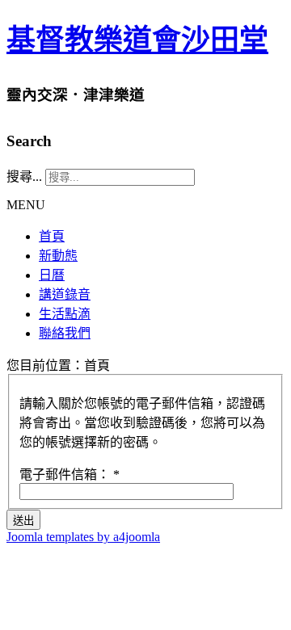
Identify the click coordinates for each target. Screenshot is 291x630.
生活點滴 (65, 314)
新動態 (58, 255)
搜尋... (24, 176)
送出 (23, 520)
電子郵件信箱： (69, 474)
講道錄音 (65, 294)
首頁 (52, 236)
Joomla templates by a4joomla (83, 537)
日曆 (52, 275)
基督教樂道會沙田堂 (137, 40)
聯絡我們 (65, 333)
